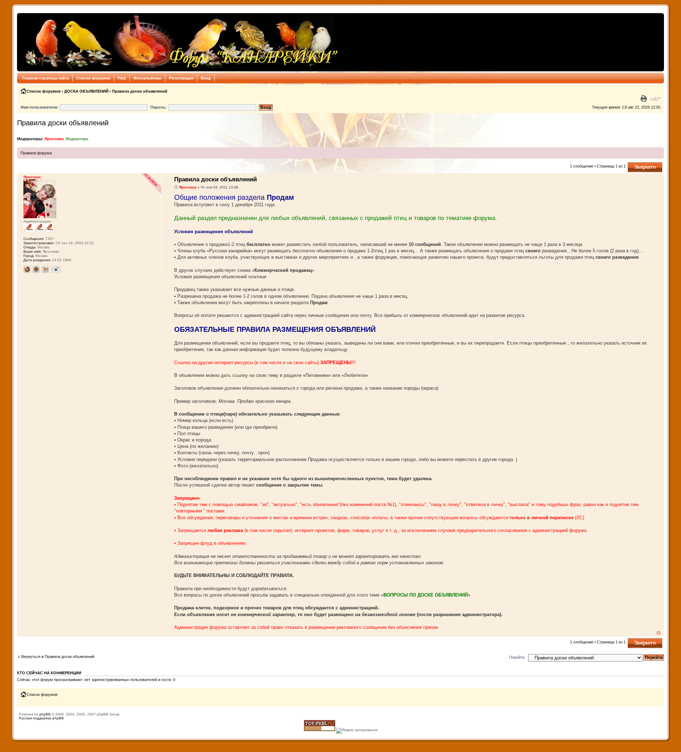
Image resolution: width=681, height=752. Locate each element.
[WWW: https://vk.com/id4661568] (27, 269)
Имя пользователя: (39, 107)
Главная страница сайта (45, 78)
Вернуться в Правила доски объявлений (57, 656)
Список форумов (93, 78)
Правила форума (36, 153)
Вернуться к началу (658, 633)
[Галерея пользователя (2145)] (56, 269)
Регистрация (181, 78)
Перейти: (517, 657)
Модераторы (77, 139)
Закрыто (635, 164)
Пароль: (158, 107)
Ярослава (53, 139)
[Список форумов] (179, 42)
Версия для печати (644, 98)
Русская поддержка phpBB (41, 718)
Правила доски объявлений (139, 91)
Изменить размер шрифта (655, 98)
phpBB (45, 714)
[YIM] (45, 269)
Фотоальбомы (147, 78)
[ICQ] (36, 269)
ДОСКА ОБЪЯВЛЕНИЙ (86, 91)
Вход (206, 78)
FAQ (122, 78)
